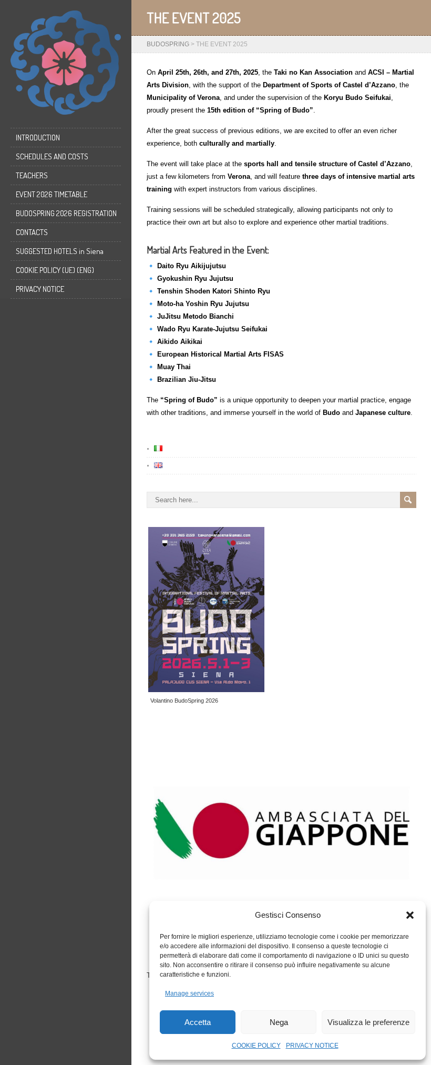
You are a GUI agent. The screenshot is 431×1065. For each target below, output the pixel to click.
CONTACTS (32, 232)
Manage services (189, 993)
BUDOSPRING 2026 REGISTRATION (66, 213)
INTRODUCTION (38, 138)
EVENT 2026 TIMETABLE (51, 194)
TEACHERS (32, 175)
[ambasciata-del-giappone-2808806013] (281, 833)
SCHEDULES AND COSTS (52, 156)
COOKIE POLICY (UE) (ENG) (55, 270)
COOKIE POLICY (256, 1045)
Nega (279, 1022)
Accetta (197, 1022)
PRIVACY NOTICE (312, 1045)
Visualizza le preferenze (368, 1022)
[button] (410, 915)
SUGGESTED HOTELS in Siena (60, 251)
